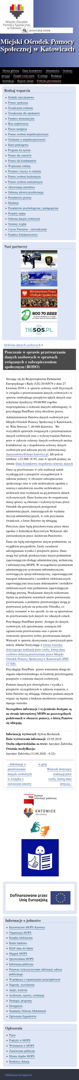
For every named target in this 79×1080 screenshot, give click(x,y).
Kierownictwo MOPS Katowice (27, 927)
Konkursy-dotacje (19, 1061)
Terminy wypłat (17, 224)
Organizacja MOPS (20, 932)
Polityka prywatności (49, 81)
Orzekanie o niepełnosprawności (26, 139)
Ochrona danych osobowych (24, 219)
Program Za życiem (19, 150)
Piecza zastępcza (17, 129)
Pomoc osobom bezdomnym (24, 176)
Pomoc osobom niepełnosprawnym (28, 134)
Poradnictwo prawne (19, 197)
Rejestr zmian (25, 81)
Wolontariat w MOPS (21, 1045)
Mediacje (13, 203)
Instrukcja (8, 81)
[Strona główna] (16, 32)
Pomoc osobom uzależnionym (25, 182)
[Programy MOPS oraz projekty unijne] (40, 909)
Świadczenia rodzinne (20, 108)
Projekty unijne (17, 213)
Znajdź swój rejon (23, 76)
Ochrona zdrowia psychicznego (26, 192)
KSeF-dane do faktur (21, 948)
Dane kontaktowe (32, 70)
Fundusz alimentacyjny (21, 118)
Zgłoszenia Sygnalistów (22, 1016)
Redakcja (56, 76)
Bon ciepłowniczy (18, 123)
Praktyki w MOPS (19, 1040)
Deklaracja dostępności (18, 1075)
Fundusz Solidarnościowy (23, 234)
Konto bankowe (18, 943)
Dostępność (15, 1006)
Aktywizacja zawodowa (21, 187)
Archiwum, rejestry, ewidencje (26, 995)
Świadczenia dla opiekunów (24, 113)
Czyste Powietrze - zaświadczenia (27, 229)
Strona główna (10, 70)
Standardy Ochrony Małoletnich (27, 1011)
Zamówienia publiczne (22, 1051)
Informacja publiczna (21, 964)
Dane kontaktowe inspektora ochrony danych (44, 463)
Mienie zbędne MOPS (22, 1056)
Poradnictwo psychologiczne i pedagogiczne (33, 208)
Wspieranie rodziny (19, 166)
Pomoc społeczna (18, 102)
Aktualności (52, 70)
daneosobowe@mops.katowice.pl (27, 454)
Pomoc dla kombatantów (22, 160)
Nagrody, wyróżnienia (21, 985)
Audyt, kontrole (18, 990)
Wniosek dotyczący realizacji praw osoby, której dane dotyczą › (59, 776)
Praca (12, 1035)
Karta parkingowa (18, 145)
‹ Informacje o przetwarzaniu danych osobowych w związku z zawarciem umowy (20, 774)
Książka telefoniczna (21, 938)
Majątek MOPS (18, 953)
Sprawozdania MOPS (21, 959)
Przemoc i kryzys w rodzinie (24, 171)
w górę (42, 764)
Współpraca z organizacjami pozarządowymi (34, 979)
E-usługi (43, 76)
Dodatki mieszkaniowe (21, 97)
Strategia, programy (20, 1000)
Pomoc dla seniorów (20, 155)
